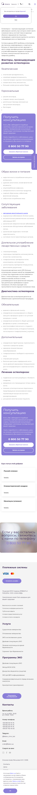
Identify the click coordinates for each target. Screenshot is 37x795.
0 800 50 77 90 (18, 146)
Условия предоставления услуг (12, 614)
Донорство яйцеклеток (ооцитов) (14, 671)
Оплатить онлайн (12, 581)
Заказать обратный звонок (18, 152)
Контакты (6, 764)
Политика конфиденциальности (12, 608)
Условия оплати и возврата (11, 617)
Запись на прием (18, 157)
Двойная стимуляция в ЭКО (12, 641)
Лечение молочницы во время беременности (13, 646)
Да (16, 16)
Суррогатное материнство (11, 629)
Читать (6, 477)
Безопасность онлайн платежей (12, 605)
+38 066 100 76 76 (8, 725)
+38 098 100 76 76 (8, 723)
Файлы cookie (16, 781)
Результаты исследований (12, 696)
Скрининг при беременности (12, 651)
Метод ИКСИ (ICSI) (8, 667)
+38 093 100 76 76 (8, 727)
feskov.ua (12, 773)
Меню (35, 4)
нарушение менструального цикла (15, 213)
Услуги (5, 770)
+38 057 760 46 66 (8, 728)
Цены (5, 767)
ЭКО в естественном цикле (12, 637)
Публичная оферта (8, 611)
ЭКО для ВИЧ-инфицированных (13, 675)
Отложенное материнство (11, 633)
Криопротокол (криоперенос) (13, 685)
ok (10, 791)
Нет (16, 20)
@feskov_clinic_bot (8, 736)
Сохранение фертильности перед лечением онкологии (18, 680)
